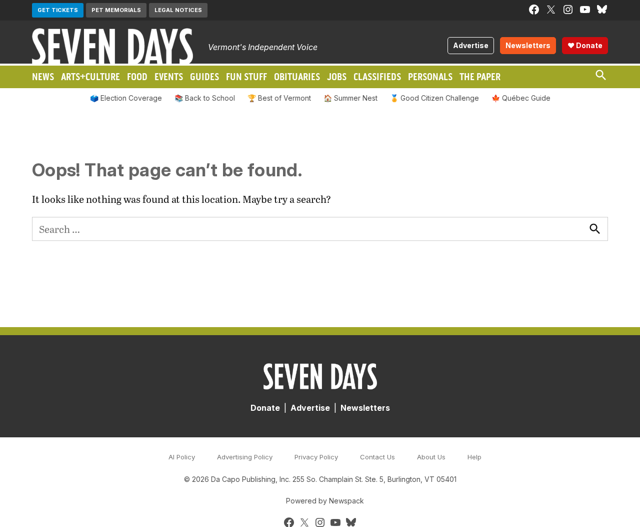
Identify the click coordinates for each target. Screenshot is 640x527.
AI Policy (181, 457)
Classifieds (377, 77)
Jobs (336, 77)
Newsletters (528, 45)
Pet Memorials (116, 10)
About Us (431, 457)
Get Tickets (58, 10)
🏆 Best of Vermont (279, 98)
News (43, 77)
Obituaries (297, 77)
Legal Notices (178, 10)
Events (168, 77)
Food (137, 77)
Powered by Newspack (325, 500)
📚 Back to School (204, 98)
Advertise (470, 45)
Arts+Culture (90, 77)
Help (475, 457)
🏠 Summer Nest (351, 98)
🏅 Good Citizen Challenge (434, 98)
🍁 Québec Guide (521, 98)
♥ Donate (585, 45)
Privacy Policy (316, 457)
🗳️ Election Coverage (126, 98)
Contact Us (377, 457)
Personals (430, 77)
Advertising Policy (244, 457)
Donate (265, 408)
